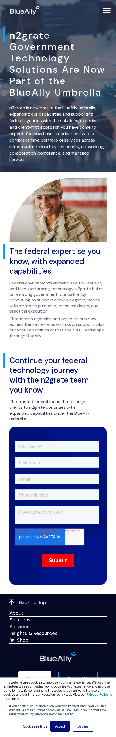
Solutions (19, 620)
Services (19, 626)
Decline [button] (83, 726)
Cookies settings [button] (35, 726)
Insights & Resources (33, 633)
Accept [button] (60, 726)
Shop (22, 640)
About (16, 613)
